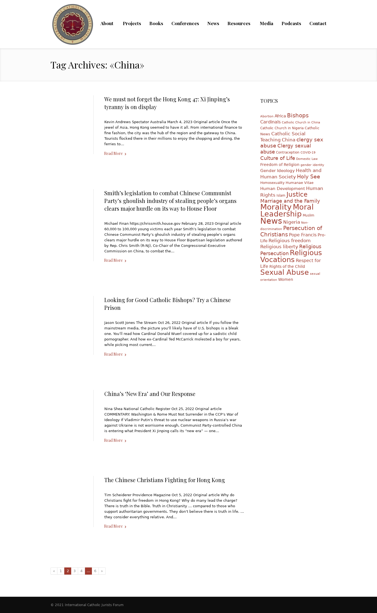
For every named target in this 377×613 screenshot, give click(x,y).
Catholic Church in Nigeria (282, 128)
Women (285, 279)
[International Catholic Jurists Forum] (72, 28)
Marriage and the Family (290, 201)
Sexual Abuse (284, 272)
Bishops (298, 115)
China (288, 139)
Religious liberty (279, 246)
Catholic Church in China (301, 122)
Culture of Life (277, 158)
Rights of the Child (287, 266)
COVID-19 (308, 152)
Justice (296, 194)
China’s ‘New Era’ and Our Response (149, 393)
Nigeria (291, 222)
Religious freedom (290, 240)
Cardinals (270, 122)
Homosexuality (272, 183)
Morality (276, 207)
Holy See (308, 176)
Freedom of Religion (279, 164)
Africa (280, 115)
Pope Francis (303, 234)
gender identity (312, 165)
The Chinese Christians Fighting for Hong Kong (164, 479)
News (271, 221)
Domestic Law (307, 159)
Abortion (267, 116)
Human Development (282, 188)
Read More (113, 153)
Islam (281, 195)
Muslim (308, 215)
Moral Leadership (287, 210)
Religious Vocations (291, 256)
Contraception (287, 152)
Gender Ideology (277, 170)
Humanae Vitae (300, 183)
